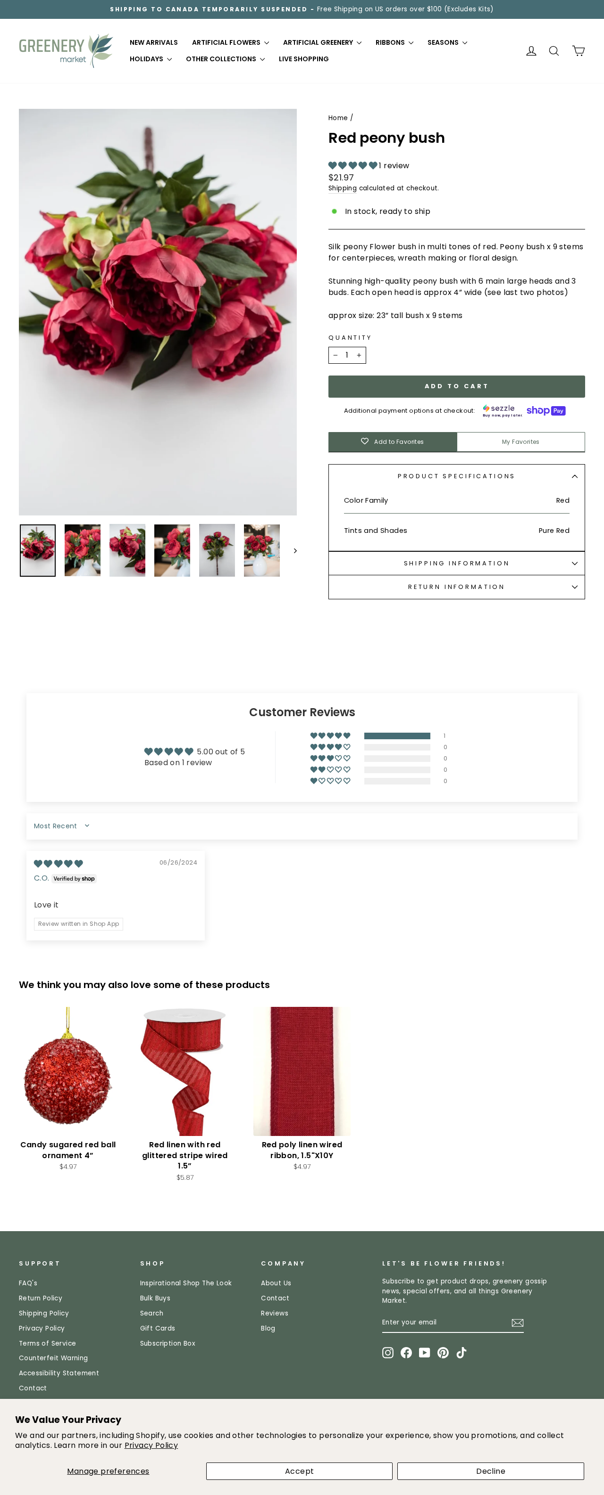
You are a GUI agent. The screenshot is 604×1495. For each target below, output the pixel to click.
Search (151, 1313)
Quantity (350, 338)
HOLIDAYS (147, 59)
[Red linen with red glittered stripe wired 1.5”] (185, 1071)
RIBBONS (391, 42)
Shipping (342, 188)
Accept (299, 1471)
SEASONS (444, 42)
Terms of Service (47, 1343)
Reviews (274, 1313)
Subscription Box (167, 1343)
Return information (456, 587)
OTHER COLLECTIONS (222, 59)
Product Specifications (457, 476)
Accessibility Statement (59, 1373)
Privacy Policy (151, 1445)
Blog (268, 1328)
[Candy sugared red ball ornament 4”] (68, 1071)
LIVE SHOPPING (304, 59)
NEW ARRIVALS (154, 42)
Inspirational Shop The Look (186, 1283)
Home (338, 118)
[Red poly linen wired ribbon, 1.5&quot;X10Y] (302, 1071)
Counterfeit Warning (53, 1358)
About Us (276, 1283)
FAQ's (28, 1283)
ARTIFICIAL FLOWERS (227, 42)
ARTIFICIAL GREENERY (318, 42)
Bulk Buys (155, 1298)
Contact (33, 1388)
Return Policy (40, 1298)
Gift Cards (158, 1328)
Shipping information (457, 563)
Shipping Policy (44, 1313)
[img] (58, 863)
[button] (353, 165)
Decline (490, 1471)
